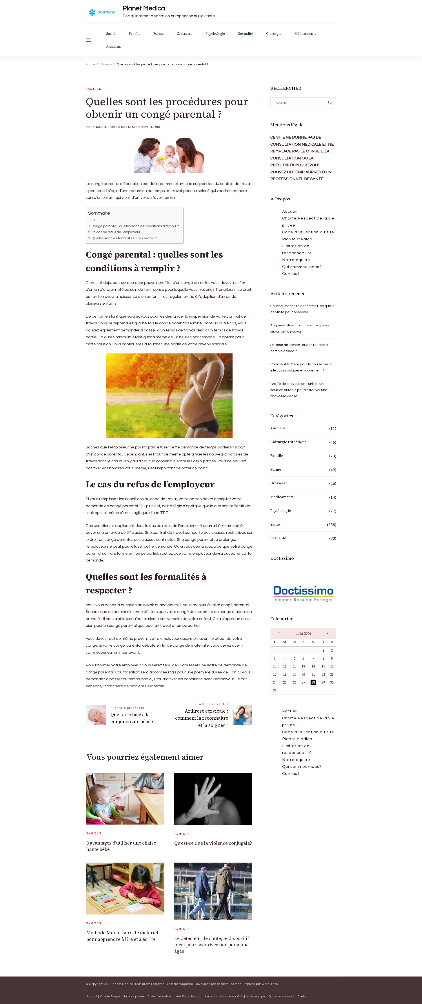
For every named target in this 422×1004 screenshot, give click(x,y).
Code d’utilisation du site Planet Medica (308, 235)
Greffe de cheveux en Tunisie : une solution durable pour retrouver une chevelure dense (298, 390)
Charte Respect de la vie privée (308, 221)
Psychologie (215, 33)
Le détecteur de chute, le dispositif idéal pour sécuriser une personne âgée (211, 945)
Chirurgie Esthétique (288, 441)
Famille (134, 33)
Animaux (113, 46)
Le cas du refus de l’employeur (115, 232)
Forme (158, 33)
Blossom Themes (228, 984)
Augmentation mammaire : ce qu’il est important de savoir (300, 328)
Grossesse (184, 33)
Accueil (289, 211)
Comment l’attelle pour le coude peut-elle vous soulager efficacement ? (301, 367)
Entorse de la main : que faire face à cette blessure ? (299, 348)
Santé (110, 33)
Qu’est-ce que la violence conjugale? (213, 843)
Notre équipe (296, 260)
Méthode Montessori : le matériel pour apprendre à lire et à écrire (122, 935)
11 (285, 666)
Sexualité (245, 33)
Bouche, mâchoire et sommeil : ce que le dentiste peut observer (302, 309)
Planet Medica (144, 8)
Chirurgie (273, 33)
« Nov (280, 633)
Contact (290, 274)
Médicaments (305, 33)
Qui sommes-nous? (302, 267)
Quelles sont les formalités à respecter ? (124, 238)
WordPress (270, 984)
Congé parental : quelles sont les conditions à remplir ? (135, 226)
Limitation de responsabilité (297, 249)
